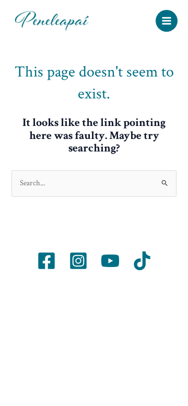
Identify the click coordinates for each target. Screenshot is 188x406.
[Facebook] (46, 260)
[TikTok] (142, 260)
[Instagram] (78, 260)
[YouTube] (110, 260)
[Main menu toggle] (167, 21)
